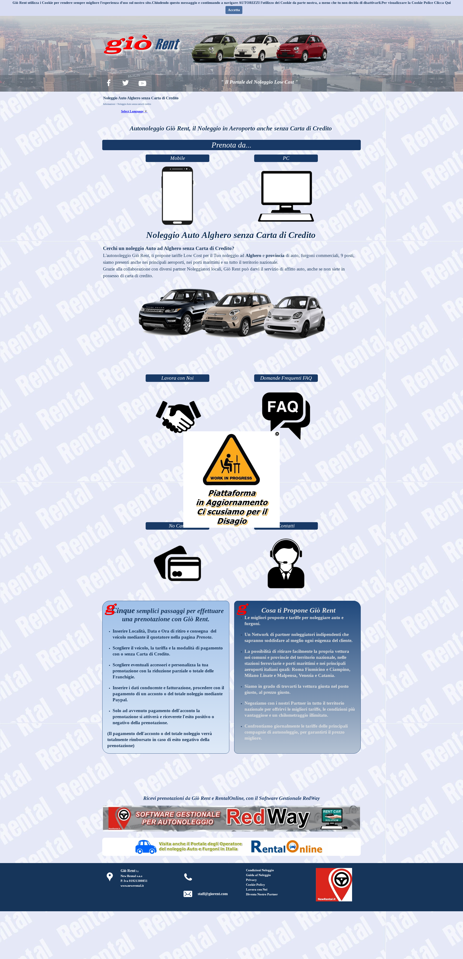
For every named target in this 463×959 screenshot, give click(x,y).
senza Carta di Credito (146, 653)
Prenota (203, 637)
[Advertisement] (231, 360)
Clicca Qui (442, 3)
